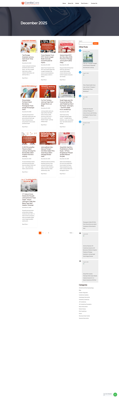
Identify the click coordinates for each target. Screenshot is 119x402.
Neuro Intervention (83, 306)
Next (71, 232)
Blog (80, 290)
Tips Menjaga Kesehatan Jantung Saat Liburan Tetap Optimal (27, 58)
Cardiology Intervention (84, 297)
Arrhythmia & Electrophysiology (86, 287)
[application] (88, 3)
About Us (70, 3)
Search (80, 41)
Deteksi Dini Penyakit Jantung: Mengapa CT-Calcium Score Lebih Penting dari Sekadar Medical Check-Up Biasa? (89, 113)
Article (77, 3)
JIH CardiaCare (82, 301)
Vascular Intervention (84, 318)
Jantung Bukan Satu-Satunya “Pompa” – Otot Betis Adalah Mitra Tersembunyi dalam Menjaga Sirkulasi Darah (48, 151)
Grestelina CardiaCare (84, 299)
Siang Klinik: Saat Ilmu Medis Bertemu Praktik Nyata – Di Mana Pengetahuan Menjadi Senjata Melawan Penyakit (66, 151)
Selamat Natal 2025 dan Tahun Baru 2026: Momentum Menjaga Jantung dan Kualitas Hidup (66, 58)
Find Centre (84, 3)
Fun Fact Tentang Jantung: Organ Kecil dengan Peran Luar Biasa (47, 103)
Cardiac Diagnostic (83, 292)
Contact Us (94, 3)
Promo (80, 313)
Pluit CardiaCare (82, 311)
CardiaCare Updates (83, 295)
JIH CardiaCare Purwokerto (85, 304)
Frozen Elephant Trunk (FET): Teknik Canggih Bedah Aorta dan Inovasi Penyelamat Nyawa (47, 58)
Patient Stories (82, 309)
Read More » (25, 78)
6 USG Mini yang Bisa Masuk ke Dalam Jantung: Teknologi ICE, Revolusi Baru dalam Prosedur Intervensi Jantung (29, 151)
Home (64, 3)
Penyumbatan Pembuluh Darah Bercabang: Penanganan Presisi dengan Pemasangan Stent (28, 104)
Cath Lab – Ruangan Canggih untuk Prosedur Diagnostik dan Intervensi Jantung (90, 65)
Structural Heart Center (84, 315)
